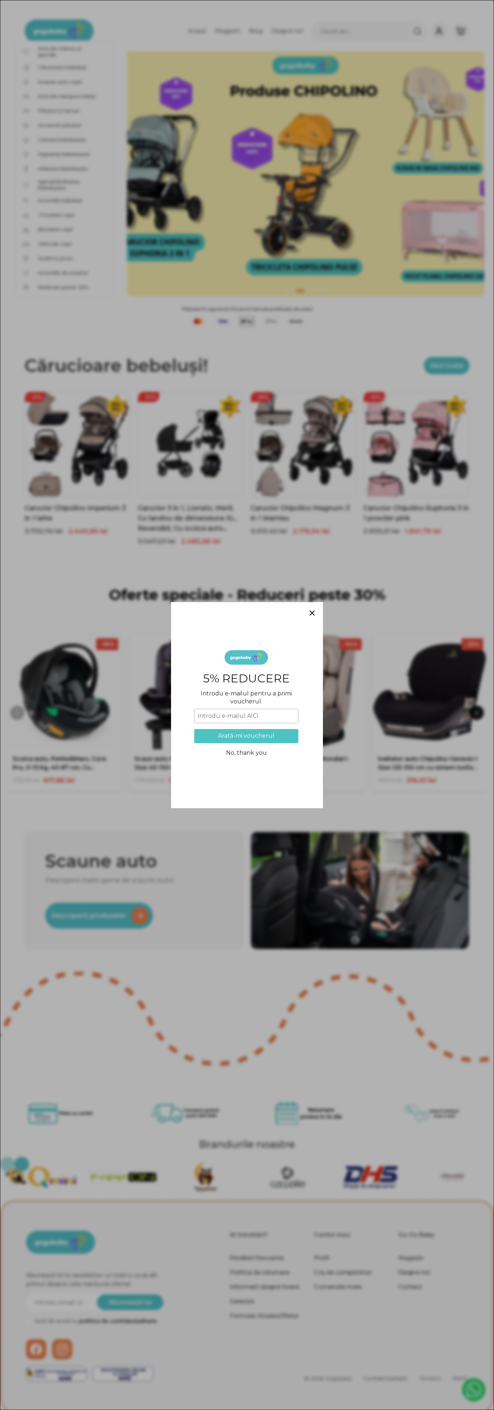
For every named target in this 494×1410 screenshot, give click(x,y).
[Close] (312, 613)
